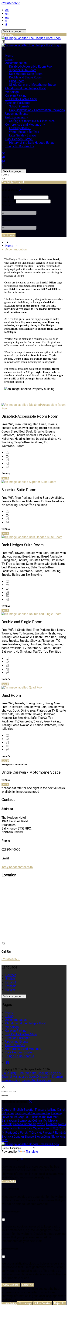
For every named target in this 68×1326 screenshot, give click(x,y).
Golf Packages (15, 117)
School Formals (19, 106)
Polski (24, 1132)
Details (5, 478)
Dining (9, 59)
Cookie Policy (11, 1080)
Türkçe (22, 1128)
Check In (7, 197)
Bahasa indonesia (24, 1124)
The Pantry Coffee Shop (21, 99)
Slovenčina (58, 1136)
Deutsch (10, 975)
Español (10, 982)
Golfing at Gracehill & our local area (32, 121)
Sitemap (57, 1076)
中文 (5, 1140)
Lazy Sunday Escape (22, 135)
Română (60, 1132)
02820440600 (11, 3)
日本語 (54, 1128)
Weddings (12, 92)
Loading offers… (20, 128)
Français (10, 986)
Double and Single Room (25, 77)
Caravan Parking (15, 95)
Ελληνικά (8, 1113)
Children (7, 220)
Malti (56, 1117)
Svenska (7, 1136)
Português (12, 1132)
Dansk (61, 1109)
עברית (41, 1124)
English (10, 979)
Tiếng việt (35, 1132)
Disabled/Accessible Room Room (31, 66)
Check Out (8, 201)
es (7, 17)
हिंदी (45, 1120)
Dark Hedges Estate (19, 139)
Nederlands (9, 1128)
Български (9, 1120)
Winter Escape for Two (24, 132)
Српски (19, 1136)
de (7, 10)
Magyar (53, 1120)
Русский (48, 1132)
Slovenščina (42, 1136)
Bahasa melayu (42, 1117)
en (6, 13)
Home (9, 55)
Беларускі (24, 1120)
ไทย (29, 1128)
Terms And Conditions (36, 1080)
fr (6, 21)
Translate (32, 1151)
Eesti (18, 1113)
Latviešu (7, 1117)
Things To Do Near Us (19, 146)
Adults (6, 205)
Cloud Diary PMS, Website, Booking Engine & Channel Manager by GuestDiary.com (31, 1074)
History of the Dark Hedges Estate (32, 142)
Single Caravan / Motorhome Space (32, 84)
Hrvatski (7, 1124)
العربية (26, 1113)
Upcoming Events (16, 113)
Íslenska (51, 1124)
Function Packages (18, 103)
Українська (41, 1128)
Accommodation (16, 63)
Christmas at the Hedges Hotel (25, 88)
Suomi (35, 1113)
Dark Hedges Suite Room (25, 74)
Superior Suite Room (22, 70)
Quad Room (16, 81)
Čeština (37, 1120)
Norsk (62, 1124)
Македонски (22, 1117)
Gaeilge (45, 1113)
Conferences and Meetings (23, 124)
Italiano (10, 989)
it (6, 24)
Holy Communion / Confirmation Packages (37, 110)
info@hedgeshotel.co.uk (17, 867)
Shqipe (29, 1136)
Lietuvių (56, 1113)
